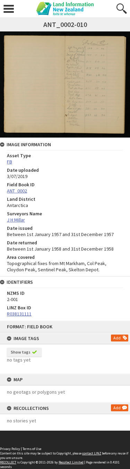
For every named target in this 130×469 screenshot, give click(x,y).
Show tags (21, 352)
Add (117, 337)
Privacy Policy (10, 449)
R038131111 (19, 314)
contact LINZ (91, 453)
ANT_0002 (17, 191)
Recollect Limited (71, 462)
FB (9, 162)
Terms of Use (32, 449)
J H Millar (16, 220)
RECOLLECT (8, 462)
